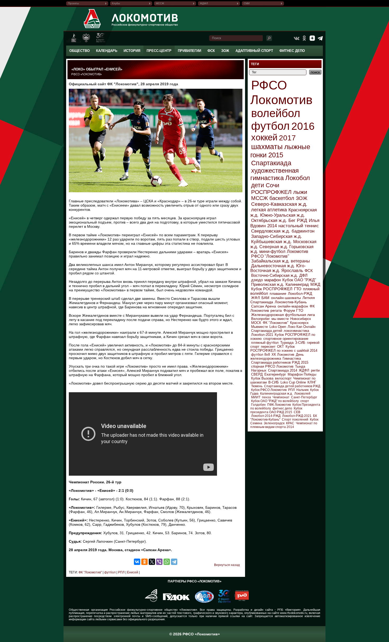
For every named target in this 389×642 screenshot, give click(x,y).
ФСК (211, 51)
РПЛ (121, 572)
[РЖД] (239, 602)
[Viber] (159, 562)
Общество (79, 51)
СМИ (247, 3)
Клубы (116, 3)
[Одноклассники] (144, 562)
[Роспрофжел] (149, 602)
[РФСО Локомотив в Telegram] (320, 38)
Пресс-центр (159, 51)
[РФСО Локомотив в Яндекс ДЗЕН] (312, 38)
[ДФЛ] (202, 602)
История (132, 51)
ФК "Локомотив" (90, 572)
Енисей (132, 572)
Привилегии (189, 51)
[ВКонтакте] (137, 562)
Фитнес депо (292, 51)
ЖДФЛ (204, 3)
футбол (109, 572)
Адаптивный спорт (254, 51)
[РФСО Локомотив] (92, 28)
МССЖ (160, 3)
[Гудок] (174, 602)
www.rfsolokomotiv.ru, (294, 612)
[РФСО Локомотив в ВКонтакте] (296, 38)
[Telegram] (174, 562)
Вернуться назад (227, 565)
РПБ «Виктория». (289, 609)
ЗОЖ (225, 51)
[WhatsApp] (167, 562)
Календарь (106, 51)
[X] (152, 562)
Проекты (73, 3)
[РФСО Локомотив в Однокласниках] (304, 38)
